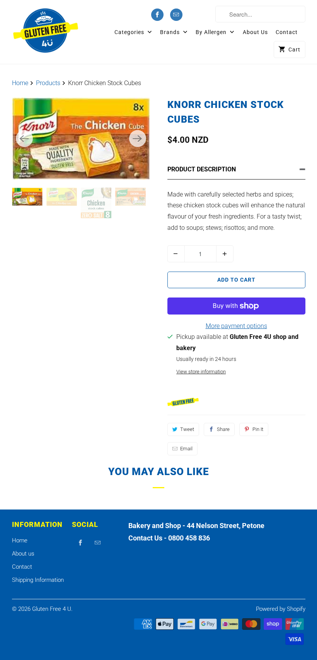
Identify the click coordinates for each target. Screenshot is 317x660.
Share (223, 429)
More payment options (236, 326)
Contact (287, 32)
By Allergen (212, 32)
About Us (255, 32)
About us (23, 553)
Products (49, 83)
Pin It (257, 429)
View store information (201, 371)
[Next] (137, 138)
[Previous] (24, 138)
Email (186, 448)
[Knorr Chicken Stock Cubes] (81, 138)
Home (19, 540)
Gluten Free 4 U (51, 608)
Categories (130, 32)
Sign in (200, 15)
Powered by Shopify (280, 608)
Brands (170, 32)
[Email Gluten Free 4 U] (176, 15)
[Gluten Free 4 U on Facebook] (157, 15)
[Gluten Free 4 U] (46, 30)
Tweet (187, 429)
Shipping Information (38, 579)
